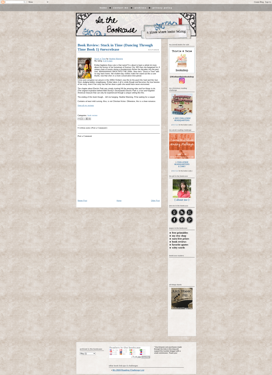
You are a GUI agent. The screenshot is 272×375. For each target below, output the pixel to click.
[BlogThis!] (81, 118)
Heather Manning (116, 59)
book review (92, 115)
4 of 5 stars (107, 61)
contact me (120, 8)
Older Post (155, 201)
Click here (175, 125)
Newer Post (82, 201)
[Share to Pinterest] (89, 118)
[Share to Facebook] (87, 118)
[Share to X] (84, 118)
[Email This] (78, 118)
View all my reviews (86, 105)
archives (140, 8)
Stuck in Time (100, 59)
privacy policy (162, 8)
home (103, 8)
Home (119, 201)
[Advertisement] (182, 322)
